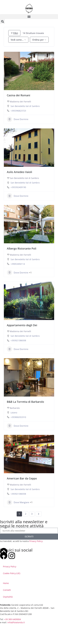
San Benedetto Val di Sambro (25, 106)
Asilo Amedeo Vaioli (19, 172)
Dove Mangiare (21, 502)
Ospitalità (8, 596)
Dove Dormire (21, 119)
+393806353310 (18, 417)
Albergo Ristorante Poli (21, 248)
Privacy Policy (36, 541)
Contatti (7, 590)
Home (6, 583)
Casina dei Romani (18, 95)
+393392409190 (18, 187)
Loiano (14, 412)
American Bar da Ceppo (22, 478)
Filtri (15, 33)
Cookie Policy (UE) (11, 573)
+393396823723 (18, 110)
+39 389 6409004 (12, 619)
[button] (29, 16)
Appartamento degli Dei (22, 325)
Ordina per (38, 39)
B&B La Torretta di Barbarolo (25, 401)
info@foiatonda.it (16, 622)
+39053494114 (18, 263)
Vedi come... (17, 39)
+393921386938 (18, 340)
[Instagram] (11, 555)
